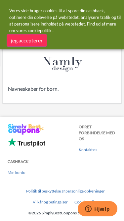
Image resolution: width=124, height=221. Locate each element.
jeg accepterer (27, 40)
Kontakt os (88, 149)
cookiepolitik (40, 30)
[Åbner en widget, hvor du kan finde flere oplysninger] (97, 209)
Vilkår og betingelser (50, 201)
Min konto (16, 172)
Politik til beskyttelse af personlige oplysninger (65, 191)
